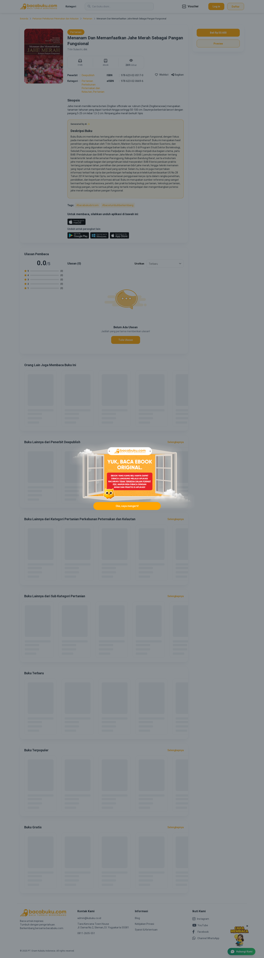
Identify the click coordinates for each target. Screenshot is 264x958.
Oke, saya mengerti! (127, 506)
